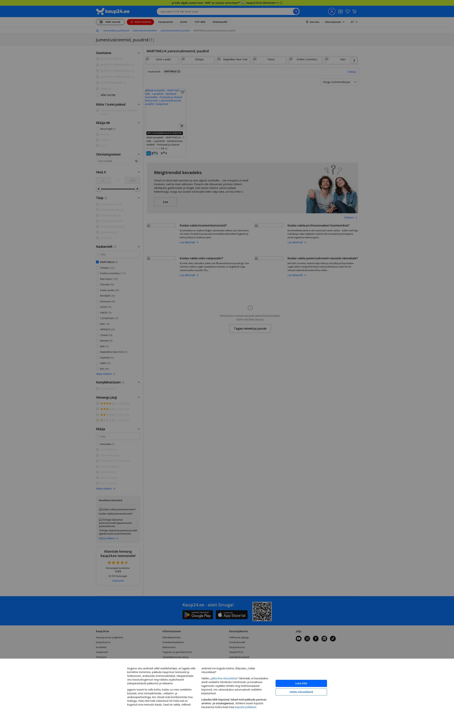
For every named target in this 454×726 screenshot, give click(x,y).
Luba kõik (301, 683)
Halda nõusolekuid (301, 692)
